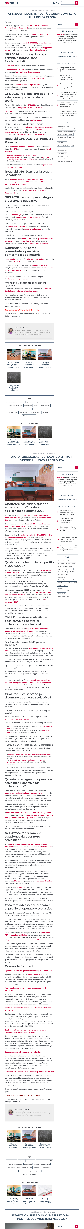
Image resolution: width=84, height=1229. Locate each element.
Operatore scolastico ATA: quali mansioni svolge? (22, 1095)
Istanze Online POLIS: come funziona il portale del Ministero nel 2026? (68, 105)
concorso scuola (11, 409)
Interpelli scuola (47, 409)
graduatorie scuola (45, 405)
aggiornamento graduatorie (15, 405)
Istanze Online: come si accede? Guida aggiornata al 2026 (69, 69)
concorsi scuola (37, 409)
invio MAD (36, 405)
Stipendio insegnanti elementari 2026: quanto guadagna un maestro (67, 77)
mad (31, 409)
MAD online (21, 402)
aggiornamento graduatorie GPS (44, 402)
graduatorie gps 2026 (35, 412)
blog (8, 316)
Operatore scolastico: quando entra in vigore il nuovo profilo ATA (67, 86)
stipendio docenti (13, 412)
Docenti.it (16, 316)
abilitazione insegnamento (29, 416)
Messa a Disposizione (22, 409)
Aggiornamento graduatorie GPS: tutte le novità (22, 310)
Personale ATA (45, 412)
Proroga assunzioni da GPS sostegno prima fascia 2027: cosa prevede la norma (68, 113)
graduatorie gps (28, 405)
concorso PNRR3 (24, 412)
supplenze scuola (30, 402)
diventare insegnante (11, 402)
